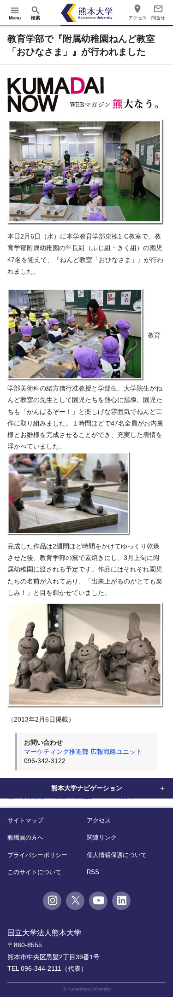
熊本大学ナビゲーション (86, 788)
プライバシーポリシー (37, 854)
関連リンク (102, 837)
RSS (93, 872)
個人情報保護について (117, 854)
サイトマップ (25, 820)
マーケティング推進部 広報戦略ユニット (83, 751)
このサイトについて (34, 872)
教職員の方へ (25, 837)
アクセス (99, 820)
